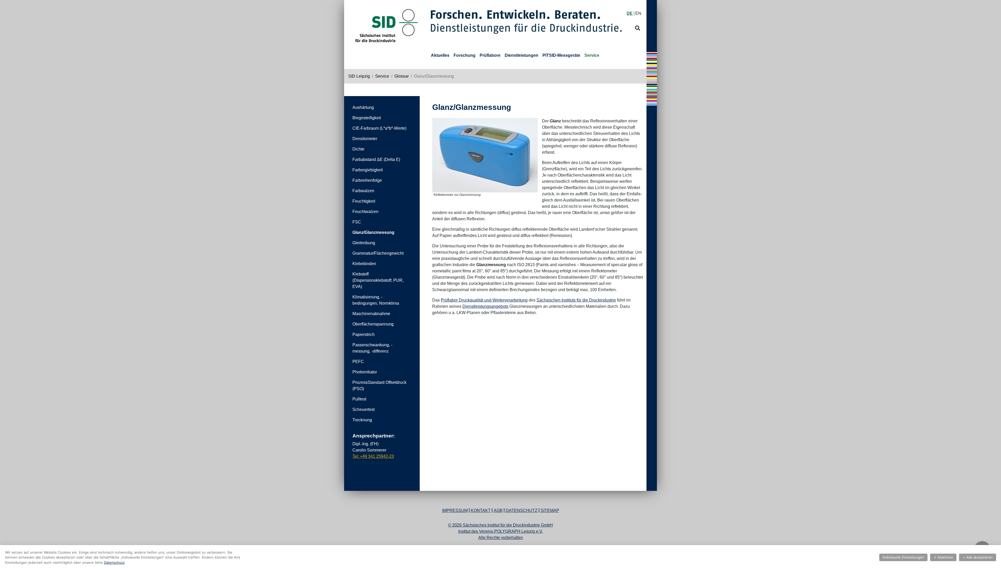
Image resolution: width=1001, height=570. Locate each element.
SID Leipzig (359, 76)
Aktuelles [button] (440, 55)
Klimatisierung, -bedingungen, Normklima (375, 300)
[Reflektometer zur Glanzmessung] (485, 155)
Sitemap (550, 510)
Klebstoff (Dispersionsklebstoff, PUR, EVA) (378, 280)
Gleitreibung (363, 243)
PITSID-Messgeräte (561, 55)
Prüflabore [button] (490, 55)
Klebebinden (364, 263)
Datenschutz (522, 510)
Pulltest (359, 399)
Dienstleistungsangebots (485, 306)
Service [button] (591, 55)
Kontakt (481, 510)
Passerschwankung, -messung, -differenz (372, 348)
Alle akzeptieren (977, 557)
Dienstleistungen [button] (521, 55)
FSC (356, 222)
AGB (498, 510)
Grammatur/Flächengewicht (378, 253)
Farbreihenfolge (367, 180)
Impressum (455, 510)
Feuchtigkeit (363, 201)
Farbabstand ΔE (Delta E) (376, 159)
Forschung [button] (464, 55)
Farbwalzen (363, 191)
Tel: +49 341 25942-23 (373, 456)
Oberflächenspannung (373, 324)
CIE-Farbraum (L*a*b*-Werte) (379, 128)
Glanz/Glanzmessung (373, 232)
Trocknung (362, 420)
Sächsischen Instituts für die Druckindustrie (576, 300)
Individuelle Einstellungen (903, 557)
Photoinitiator (364, 372)
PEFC (358, 361)
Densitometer (364, 138)
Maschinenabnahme (371, 313)
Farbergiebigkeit (367, 170)
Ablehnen (943, 557)
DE (630, 13)
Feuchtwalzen (365, 211)
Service (382, 76)
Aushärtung (363, 107)
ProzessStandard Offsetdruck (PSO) (379, 385)
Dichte (358, 149)
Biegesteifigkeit (366, 118)
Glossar (401, 76)
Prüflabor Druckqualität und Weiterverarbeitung (484, 300)
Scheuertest (363, 409)
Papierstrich (363, 334)
